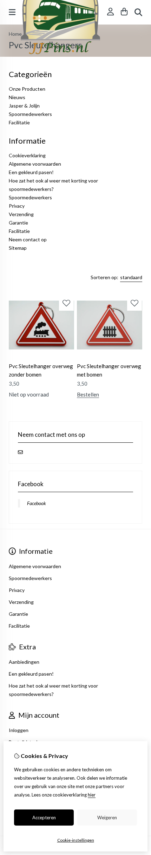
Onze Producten (27, 89)
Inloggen (18, 730)
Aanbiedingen (24, 662)
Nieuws (17, 97)
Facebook (36, 503)
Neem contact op (28, 239)
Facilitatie (19, 122)
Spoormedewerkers (30, 114)
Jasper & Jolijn (24, 106)
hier (92, 795)
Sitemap (18, 248)
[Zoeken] (138, 12)
